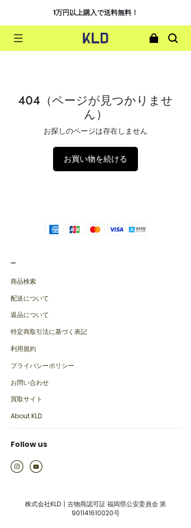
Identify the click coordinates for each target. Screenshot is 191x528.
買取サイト (26, 399)
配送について (30, 298)
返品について (30, 315)
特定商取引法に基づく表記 (49, 332)
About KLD (26, 416)
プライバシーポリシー (42, 366)
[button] (18, 38)
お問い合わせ (30, 383)
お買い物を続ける (95, 158)
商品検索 (23, 281)
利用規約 (23, 349)
